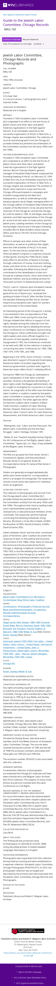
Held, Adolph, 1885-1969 (28, 622)
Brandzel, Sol (9, 628)
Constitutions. (10, 606)
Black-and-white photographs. (18, 609)
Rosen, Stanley (10, 635)
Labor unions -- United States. (25, 644)
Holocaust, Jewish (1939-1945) (17, 641)
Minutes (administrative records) (19, 612)
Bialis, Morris (16, 625)
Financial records (41, 606)
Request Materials (31, 39)
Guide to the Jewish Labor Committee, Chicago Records (26, 24)
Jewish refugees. (39, 653)
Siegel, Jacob (9, 622)
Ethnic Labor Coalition (34, 600)
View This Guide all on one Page (17, 44)
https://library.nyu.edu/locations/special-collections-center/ (28, 954)
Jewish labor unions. (27, 650)
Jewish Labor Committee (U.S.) (18, 596)
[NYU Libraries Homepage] (28, 5)
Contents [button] (38, 44)
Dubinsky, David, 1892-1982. (37, 625)
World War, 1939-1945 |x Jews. (18, 657)
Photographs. (25, 606)
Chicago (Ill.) (9, 663)
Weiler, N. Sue (30, 631)
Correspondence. (11, 616)
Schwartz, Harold (25, 628)
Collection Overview (12, 39)
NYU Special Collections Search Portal (19, 14)
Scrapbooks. (40, 609)
